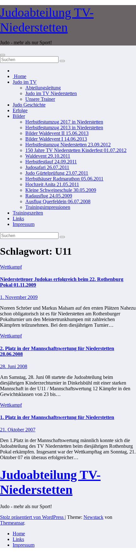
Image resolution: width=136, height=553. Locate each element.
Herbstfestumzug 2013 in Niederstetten (64, 127)
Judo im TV (25, 82)
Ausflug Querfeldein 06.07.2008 (57, 201)
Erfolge (20, 110)
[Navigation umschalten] (2, 55)
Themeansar (12, 523)
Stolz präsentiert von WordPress (32, 517)
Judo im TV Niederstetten (51, 93)
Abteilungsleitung (43, 87)
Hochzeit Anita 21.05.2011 (52, 184)
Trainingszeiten (28, 213)
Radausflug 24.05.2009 (48, 195)
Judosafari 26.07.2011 (47, 167)
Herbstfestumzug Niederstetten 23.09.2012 (68, 144)
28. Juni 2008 (13, 366)
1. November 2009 (19, 297)
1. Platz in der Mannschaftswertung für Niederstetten (57, 417)
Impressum (23, 224)
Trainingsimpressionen (47, 207)
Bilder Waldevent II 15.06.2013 (57, 133)
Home (19, 76)
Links (18, 218)
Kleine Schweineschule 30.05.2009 (60, 190)
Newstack (93, 517)
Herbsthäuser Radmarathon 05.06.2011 (64, 178)
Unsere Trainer (40, 99)
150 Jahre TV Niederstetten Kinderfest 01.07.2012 (76, 150)
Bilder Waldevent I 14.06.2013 (56, 139)
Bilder (19, 116)
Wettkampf (11, 267)
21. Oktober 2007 (17, 429)
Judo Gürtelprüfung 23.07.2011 (56, 173)
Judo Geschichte (29, 104)
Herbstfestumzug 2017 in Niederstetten (64, 122)
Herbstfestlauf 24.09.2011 (51, 161)
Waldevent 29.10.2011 (47, 156)
